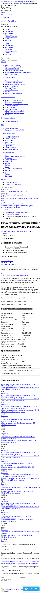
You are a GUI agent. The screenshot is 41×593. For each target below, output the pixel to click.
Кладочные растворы (12, 149)
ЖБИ (2, 125)
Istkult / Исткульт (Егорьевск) (14, 113)
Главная (7, 29)
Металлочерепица (11, 182)
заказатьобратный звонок (7, 13)
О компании (9, 31)
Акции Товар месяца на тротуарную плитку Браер (18, 198)
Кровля (3, 179)
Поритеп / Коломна (11, 90)
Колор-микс (9, 161)
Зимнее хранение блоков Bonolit (12, 204)
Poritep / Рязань (10, 107)
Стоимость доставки (21, 275)
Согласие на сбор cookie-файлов (27, 563)
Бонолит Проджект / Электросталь (16, 104)
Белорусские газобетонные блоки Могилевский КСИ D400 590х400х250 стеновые (19, 504)
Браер (7, 167)
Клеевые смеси (10, 144)
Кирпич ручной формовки (14, 70)
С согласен (18, 589)
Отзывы (7, 38)
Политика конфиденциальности (12, 561)
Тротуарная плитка (7, 153)
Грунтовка (8, 146)
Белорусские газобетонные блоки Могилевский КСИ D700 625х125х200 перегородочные (19, 396)
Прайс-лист (9, 35)
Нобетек (7, 165)
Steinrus (7, 170)
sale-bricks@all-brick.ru (8, 21)
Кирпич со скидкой (11, 74)
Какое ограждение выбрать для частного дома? (17, 206)
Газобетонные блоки (8, 97)
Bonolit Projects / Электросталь (15, 84)
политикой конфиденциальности (16, 589)
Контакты (8, 40)
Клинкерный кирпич (12, 69)
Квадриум (8, 176)
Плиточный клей (10, 147)
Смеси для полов (10, 138)
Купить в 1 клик (8, 275)
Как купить (9, 33)
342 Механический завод (13, 168)
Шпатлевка (8, 142)
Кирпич (3, 62)
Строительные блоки (8, 118)
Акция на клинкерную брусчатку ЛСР (14, 191)
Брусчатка (8, 158)
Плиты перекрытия (11, 128)
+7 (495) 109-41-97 (7, 17)
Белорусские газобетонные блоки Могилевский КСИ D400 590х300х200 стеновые (19, 385)
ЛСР (6, 172)
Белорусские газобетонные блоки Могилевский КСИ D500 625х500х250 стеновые (19, 453)
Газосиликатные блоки (8, 77)
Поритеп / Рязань (10, 88)
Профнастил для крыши (13, 184)
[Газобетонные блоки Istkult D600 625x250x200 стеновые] (20, 233)
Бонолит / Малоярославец (13, 83)
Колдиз (7, 163)
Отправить (5, 591)
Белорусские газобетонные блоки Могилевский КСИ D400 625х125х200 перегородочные (19, 407)
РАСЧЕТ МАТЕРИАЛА (9, 364)
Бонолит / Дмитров (11, 86)
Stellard (7, 174)
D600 (26, 370)
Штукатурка (9, 140)
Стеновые (19, 370)
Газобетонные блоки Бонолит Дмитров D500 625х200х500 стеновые (16, 517)
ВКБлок (7, 92)
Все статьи (4, 209)
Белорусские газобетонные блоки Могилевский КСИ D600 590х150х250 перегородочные (19, 475)
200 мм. (31, 370)
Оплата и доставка (11, 37)
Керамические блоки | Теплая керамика (18, 72)
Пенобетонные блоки (12, 121)
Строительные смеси (8, 133)
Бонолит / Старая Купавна (14, 81)
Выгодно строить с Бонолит (10, 207)
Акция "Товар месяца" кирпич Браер (13, 195)
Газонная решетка (11, 159)
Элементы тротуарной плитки (15, 156)
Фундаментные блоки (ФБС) (14, 130)
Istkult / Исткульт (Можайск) (14, 93)
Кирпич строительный (12, 65)
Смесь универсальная (12, 137)
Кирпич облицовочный (13, 67)
